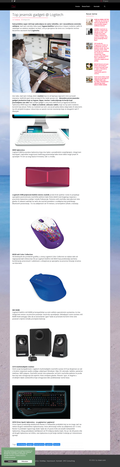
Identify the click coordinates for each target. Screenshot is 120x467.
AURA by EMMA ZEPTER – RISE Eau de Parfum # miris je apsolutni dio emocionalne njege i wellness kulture (101, 23)
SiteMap (43, 461)
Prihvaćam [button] (25, 461)
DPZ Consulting (69, 461)
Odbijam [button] (10, 461)
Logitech (49, 444)
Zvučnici (57, 444)
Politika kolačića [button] (20, 455)
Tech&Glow (17, 19)
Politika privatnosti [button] (9, 457)
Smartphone (39, 444)
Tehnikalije (21, 444)
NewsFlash (86, 6)
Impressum (51, 461)
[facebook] (12, 1)
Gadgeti (30, 444)
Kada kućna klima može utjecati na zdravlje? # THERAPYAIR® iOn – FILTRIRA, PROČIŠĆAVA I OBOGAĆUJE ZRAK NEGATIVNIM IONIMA (101, 81)
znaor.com (102, 460)
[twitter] (14, 1)
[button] (104, 1)
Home (77, 6)
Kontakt (97, 6)
